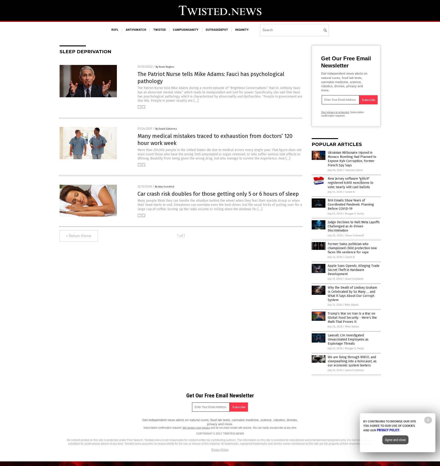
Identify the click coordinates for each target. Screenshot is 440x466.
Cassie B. (350, 191)
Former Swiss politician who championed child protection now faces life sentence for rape (352, 248)
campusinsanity (185, 29)
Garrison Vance (354, 170)
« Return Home (78, 236)
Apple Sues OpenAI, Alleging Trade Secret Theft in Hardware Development (354, 270)
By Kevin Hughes (165, 66)
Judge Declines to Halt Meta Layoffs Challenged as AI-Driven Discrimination (354, 226)
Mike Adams (352, 304)
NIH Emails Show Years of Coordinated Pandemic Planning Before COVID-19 (351, 204)
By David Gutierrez (166, 128)
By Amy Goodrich (164, 186)
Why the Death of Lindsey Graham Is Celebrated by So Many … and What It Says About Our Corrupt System (352, 294)
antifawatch (136, 29)
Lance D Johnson (354, 370)
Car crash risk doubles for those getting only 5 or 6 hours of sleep (218, 194)
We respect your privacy (196, 427)
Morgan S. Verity (354, 213)
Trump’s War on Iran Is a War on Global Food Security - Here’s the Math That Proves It (352, 318)
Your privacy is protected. (335, 112)
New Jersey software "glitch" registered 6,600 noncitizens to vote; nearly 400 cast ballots (350, 183)
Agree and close (395, 440)
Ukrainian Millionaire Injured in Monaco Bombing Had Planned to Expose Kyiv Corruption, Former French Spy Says (352, 159)
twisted (159, 29)
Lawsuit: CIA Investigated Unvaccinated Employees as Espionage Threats (348, 339)
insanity (242, 29)
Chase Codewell (354, 235)
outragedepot (217, 29)
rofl (114, 29)
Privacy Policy (220, 450)
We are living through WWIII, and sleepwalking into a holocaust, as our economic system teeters (352, 361)
